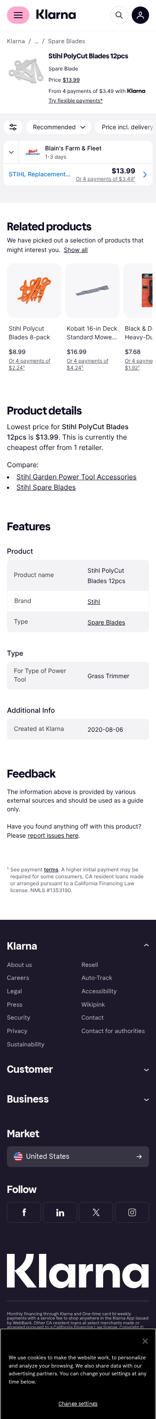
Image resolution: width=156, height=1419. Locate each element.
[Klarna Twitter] (96, 1212)
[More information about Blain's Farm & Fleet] (11, 152)
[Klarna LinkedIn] (60, 1212)
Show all (76, 250)
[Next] (137, 315)
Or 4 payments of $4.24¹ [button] (87, 364)
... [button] (37, 41)
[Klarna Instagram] (132, 1212)
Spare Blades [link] (66, 41)
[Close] (145, 1341)
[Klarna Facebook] (24, 1212)
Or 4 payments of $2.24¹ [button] (29, 364)
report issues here (53, 835)
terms (51, 869)
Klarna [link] (16, 41)
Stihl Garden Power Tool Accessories (76, 476)
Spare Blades (106, 622)
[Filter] (13, 127)
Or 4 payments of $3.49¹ (105, 178)
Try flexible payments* (76, 100)
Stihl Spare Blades (46, 487)
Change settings (78, 1404)
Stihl (94, 602)
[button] (26, 71)
